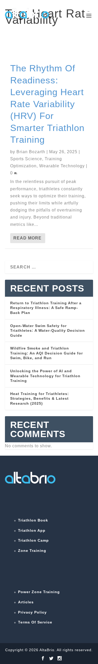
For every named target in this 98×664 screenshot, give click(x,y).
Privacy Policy (32, 612)
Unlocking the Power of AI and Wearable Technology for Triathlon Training (45, 376)
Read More (27, 238)
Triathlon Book (33, 520)
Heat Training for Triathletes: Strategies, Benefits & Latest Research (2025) (39, 398)
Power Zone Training (39, 592)
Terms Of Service (35, 622)
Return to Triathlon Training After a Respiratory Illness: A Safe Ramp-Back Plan (46, 308)
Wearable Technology (62, 166)
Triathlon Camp (33, 540)
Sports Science (26, 159)
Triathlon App (31, 530)
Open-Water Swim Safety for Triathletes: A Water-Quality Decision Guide (47, 330)
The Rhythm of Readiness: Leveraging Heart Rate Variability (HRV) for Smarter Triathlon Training (47, 104)
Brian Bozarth (30, 152)
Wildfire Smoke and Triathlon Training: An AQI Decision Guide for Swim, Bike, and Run (46, 353)
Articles (26, 602)
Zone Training (32, 550)
